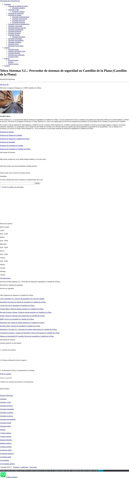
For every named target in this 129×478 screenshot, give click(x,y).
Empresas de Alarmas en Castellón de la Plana (14, 139)
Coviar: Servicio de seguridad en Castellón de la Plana (17, 305)
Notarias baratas (13, 60)
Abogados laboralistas (15, 38)
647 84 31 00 (4, 84)
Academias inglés (5, 457)
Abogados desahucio (14, 31)
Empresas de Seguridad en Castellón (11, 145)
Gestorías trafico (13, 57)
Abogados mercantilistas (16, 40)
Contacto (7, 66)
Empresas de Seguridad (7, 142)
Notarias (6, 58)
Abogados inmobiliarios (15, 29)
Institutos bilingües (6, 440)
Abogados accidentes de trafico (18, 6)
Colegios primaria (5, 436)
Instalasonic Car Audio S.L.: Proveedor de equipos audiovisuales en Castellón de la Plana (28, 329)
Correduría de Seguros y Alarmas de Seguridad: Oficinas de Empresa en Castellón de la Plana (30, 333)
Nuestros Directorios (6, 395)
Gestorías (7, 48)
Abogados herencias (18, 22)
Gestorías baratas (13, 49)
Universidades (4, 460)
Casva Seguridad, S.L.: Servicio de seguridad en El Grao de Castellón (22, 299)
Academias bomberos (7, 453)
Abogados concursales (15, 26)
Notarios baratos (13, 64)
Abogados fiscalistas (18, 37)
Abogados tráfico (5, 426)
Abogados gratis (13, 44)
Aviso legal (33, 467)
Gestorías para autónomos (16, 55)
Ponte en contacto (5, 374)
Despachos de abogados (15, 46)
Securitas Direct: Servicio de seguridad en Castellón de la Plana (20, 326)
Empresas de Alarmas (7, 132)
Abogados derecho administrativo (18, 24)
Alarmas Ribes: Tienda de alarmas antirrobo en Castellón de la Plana (21, 309)
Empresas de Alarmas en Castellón (11, 135)
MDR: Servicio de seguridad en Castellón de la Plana (17, 319)
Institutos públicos (5, 443)
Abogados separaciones (19, 19)
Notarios (11, 62)
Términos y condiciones (20, 467)
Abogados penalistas (14, 42)
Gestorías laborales (14, 53)
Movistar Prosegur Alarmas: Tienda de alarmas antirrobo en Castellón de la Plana (25, 312)
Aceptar (100, 470)
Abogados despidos (14, 33)
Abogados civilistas (18, 11)
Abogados (7, 4)
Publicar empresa (11, 477)
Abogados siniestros (18, 8)
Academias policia (6, 450)
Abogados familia (5, 423)
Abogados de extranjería (16, 13)
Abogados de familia (14, 15)
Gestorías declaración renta (16, 51)
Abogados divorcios (18, 20)
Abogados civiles (13, 10)
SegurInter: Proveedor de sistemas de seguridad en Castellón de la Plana (23, 302)
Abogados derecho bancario (17, 28)
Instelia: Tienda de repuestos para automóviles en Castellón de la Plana (22, 316)
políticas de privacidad (16, 187)
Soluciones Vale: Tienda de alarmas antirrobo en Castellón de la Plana (22, 322)
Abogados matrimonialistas (20, 17)
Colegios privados (5, 447)
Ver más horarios (5, 278)
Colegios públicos (5, 433)
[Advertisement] (60, 204)
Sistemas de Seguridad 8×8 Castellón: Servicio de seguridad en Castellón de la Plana (27, 336)
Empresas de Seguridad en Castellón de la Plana (15, 149)
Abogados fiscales (14, 35)
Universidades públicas (7, 464)
